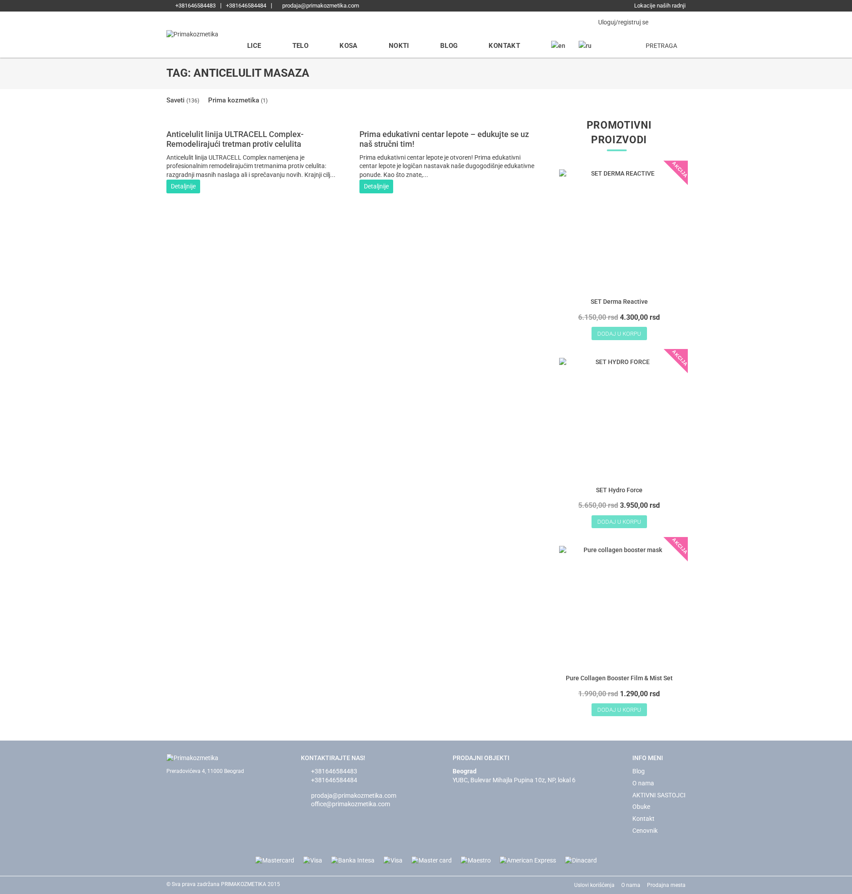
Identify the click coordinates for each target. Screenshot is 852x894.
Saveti (182, 100)
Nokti (399, 46)
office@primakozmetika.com (350, 804)
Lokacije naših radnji (659, 5)
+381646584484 (246, 5)
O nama (643, 783)
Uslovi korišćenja (594, 885)
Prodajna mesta (666, 885)
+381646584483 (195, 5)
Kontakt (504, 46)
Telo (300, 46)
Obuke (641, 806)
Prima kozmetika (238, 100)
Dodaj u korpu (619, 333)
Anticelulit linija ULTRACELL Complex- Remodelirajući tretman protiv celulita (235, 139)
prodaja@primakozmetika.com (320, 5)
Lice (254, 46)
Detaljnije (183, 186)
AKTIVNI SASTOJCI (659, 795)
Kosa (348, 46)
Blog (449, 46)
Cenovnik (645, 830)
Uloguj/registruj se (622, 22)
